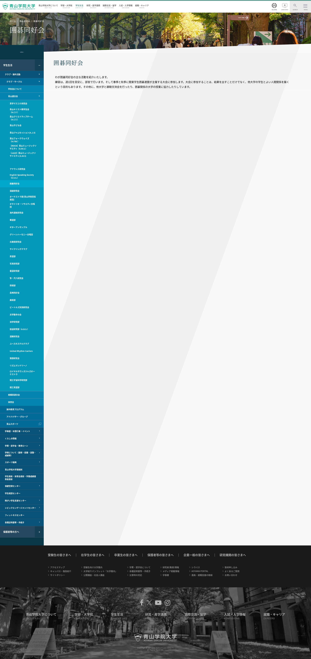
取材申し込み (231, 567)
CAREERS (269, 618)
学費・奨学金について (139, 567)
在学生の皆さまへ (92, 555)
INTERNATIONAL (194, 618)
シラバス (195, 567)
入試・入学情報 (125, 6)
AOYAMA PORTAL (199, 571)
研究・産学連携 (93, 6)
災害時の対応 (135, 575)
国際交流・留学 (109, 6)
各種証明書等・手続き (139, 571)
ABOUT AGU (33, 618)
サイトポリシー (57, 575)
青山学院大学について (48, 6)
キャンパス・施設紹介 (60, 571)
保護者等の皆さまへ (160, 555)
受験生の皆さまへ (59, 555)
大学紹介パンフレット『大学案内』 (100, 571)
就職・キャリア (142, 6)
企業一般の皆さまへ (197, 555)
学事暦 (166, 575)
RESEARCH (151, 618)
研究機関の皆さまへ (233, 555)
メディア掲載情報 (171, 571)
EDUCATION (82, 618)
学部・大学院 (66, 6)
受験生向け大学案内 (92, 567)
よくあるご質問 (232, 571)
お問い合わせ (231, 575)
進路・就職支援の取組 (202, 575)
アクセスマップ (57, 567)
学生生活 (79, 6)
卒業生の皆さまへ (126, 555)
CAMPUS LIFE (119, 618)
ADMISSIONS (231, 618)
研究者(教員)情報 (171, 567)
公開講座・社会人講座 (93, 575)
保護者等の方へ (11, 531)
